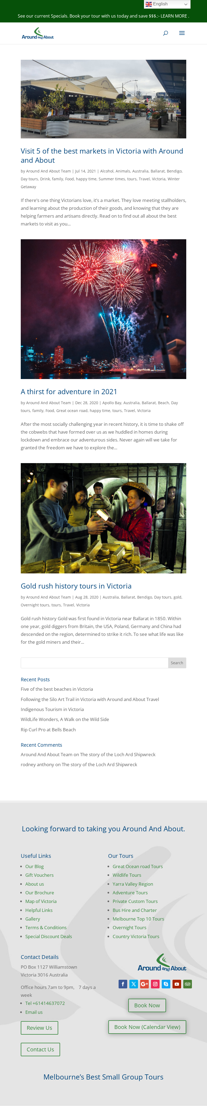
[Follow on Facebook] (123, 984)
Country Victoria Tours (136, 936)
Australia (140, 171)
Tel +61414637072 (45, 1003)
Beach (163, 402)
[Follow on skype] (166, 984)
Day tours (29, 178)
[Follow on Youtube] (176, 984)
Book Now (147, 1005)
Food (69, 178)
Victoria (158, 178)
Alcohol (106, 171)
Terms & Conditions (46, 927)
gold (177, 597)
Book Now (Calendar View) (147, 1027)
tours (132, 178)
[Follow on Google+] (144, 984)
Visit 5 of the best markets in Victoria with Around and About (102, 155)
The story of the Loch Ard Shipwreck (118, 754)
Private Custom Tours (135, 901)
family (57, 178)
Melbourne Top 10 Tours (138, 919)
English (160, 4)
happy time (86, 178)
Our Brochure (39, 892)
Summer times (112, 178)
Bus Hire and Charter (135, 910)
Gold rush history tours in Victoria (76, 586)
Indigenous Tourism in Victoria (52, 709)
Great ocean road (72, 410)
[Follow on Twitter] (133, 984)
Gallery (32, 919)
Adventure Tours (130, 892)
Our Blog (34, 866)
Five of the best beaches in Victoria (57, 689)
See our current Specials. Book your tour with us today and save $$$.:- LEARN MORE (103, 16)
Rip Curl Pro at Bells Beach (48, 729)
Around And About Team (48, 171)
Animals (123, 171)
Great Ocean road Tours (138, 866)
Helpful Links (39, 910)
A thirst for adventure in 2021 (69, 391)
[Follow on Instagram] (155, 984)
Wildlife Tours (127, 875)
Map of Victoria (41, 901)
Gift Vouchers (39, 875)
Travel (144, 178)
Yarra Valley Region (133, 884)
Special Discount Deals (48, 936)
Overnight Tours (129, 927)
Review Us (39, 1027)
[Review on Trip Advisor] (187, 984)
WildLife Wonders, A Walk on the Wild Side (65, 719)
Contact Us (40, 1049)
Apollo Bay (111, 402)
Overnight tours (35, 604)
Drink (45, 178)
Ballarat (158, 171)
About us (34, 884)
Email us (34, 1012)
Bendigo (174, 171)
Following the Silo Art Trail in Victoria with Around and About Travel (90, 699)
